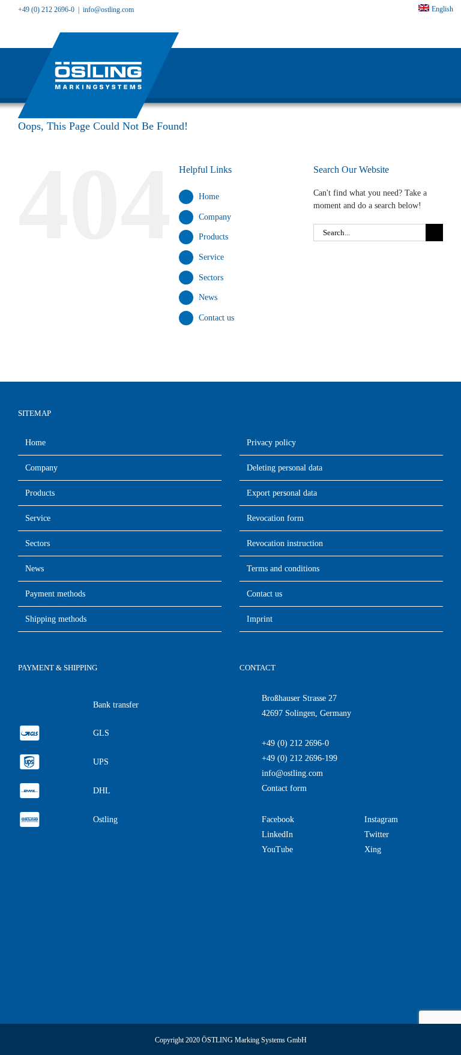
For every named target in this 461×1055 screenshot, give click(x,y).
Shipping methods (55, 619)
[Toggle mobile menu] (438, 73)
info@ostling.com (292, 773)
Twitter (376, 834)
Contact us (216, 317)
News (208, 297)
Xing (372, 849)
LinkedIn (277, 834)
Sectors (211, 277)
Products (213, 236)
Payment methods (55, 593)
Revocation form (275, 518)
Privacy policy (271, 442)
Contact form (284, 788)
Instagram (381, 819)
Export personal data (282, 492)
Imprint (260, 619)
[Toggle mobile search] (416, 73)
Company (215, 216)
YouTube (277, 849)
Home (209, 196)
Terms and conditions (283, 568)
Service (211, 257)
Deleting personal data (284, 467)
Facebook (278, 819)
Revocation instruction (285, 543)
